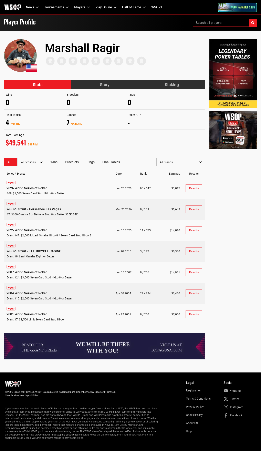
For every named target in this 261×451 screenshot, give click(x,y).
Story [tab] (104, 84)
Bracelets (72, 162)
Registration (193, 390)
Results (194, 188)
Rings (90, 162)
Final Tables (111, 162)
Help (189, 431)
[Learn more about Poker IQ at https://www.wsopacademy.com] (140, 115)
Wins (54, 162)
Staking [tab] (172, 84)
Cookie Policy (194, 415)
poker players (73, 434)
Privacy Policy (195, 406)
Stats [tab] (37, 84)
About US (192, 423)
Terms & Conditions (198, 398)
